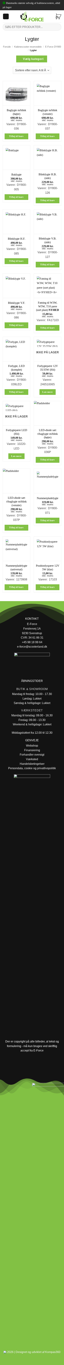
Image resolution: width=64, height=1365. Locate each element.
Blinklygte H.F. (16, 238)
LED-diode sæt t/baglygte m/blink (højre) (48, 434)
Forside (7, 46)
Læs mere (47, 392)
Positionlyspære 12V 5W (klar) (47, 567)
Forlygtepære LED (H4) (16, 432)
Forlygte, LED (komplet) (16, 367)
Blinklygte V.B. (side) (47, 240)
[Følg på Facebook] (4, 1087)
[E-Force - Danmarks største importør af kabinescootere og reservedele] (32, 16)
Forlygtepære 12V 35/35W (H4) (47, 367)
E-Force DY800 (53, 46)
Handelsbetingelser (32, 763)
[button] (6, 16)
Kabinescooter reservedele (28, 46)
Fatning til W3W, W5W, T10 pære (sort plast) (47, 306)
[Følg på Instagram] (12, 1087)
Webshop (32, 745)
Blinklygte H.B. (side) (48, 176)
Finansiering (32, 750)
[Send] (57, 27)
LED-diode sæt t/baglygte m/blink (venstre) (16, 501)
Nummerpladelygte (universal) (16, 567)
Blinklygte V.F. (16, 302)
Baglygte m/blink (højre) (16, 112)
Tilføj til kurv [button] (16, 136)
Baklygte (16, 174)
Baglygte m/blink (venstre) (47, 112)
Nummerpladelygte (47, 498)
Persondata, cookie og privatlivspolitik (32, 768)
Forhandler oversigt (32, 754)
